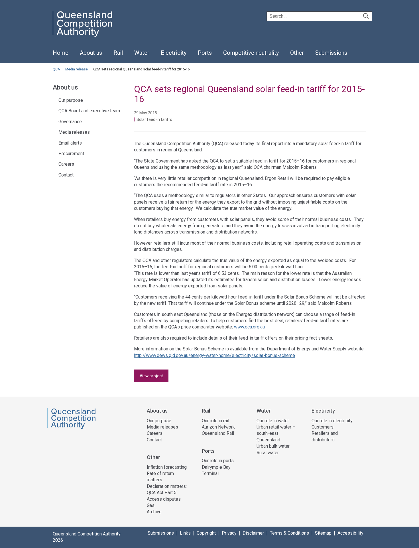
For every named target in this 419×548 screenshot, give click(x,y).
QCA (56, 69)
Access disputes (164, 499)
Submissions (161, 533)
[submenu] (91, 53)
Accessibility (350, 533)
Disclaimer (253, 533)
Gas (150, 505)
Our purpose (70, 100)
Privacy (229, 533)
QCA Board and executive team (89, 110)
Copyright (206, 533)
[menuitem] (60, 55)
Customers (322, 427)
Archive (154, 511)
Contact (66, 175)
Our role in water (273, 420)
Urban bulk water (273, 446)
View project (151, 376)
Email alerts (70, 143)
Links (185, 533)
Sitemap (323, 533)
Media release (77, 69)
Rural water (268, 452)
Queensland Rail (218, 433)
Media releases (74, 132)
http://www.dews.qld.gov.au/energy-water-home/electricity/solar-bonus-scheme (214, 355)
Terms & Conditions (289, 533)
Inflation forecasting (167, 467)
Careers (66, 164)
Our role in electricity (332, 420)
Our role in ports (218, 460)
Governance (70, 121)
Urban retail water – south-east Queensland (276, 433)
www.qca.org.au (249, 327)
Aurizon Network (218, 427)
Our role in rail (215, 420)
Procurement (71, 153)
